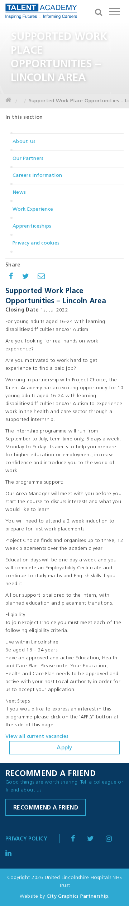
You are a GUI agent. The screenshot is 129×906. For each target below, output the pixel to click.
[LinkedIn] (114, 839)
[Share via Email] (41, 277)
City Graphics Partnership (77, 896)
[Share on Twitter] (26, 277)
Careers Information (37, 175)
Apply (64, 748)
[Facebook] (78, 839)
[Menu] (114, 11)
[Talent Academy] (41, 13)
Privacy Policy (26, 839)
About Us (24, 141)
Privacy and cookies (36, 243)
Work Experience (33, 209)
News (19, 192)
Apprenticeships (32, 226)
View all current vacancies (36, 736)
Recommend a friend (45, 808)
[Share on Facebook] (11, 277)
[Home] (8, 101)
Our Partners (28, 158)
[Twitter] (95, 839)
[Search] (99, 11)
